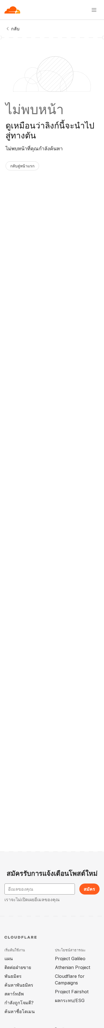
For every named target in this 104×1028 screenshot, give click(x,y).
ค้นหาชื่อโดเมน (19, 1011)
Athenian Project (72, 967)
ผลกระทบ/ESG (70, 1000)
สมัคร (89, 889)
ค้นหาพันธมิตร (18, 985)
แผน (8, 958)
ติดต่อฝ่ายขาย (17, 967)
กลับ (15, 28)
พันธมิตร (13, 976)
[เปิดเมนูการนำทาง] (94, 9)
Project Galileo (70, 958)
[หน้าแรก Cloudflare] (12, 10)
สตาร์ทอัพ (14, 994)
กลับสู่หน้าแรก (22, 166)
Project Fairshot (71, 991)
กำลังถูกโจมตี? (19, 1002)
